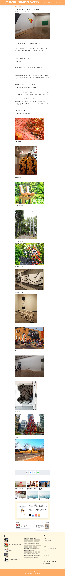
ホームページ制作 (26, 548)
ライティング (26, 550)
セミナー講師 (26, 545)
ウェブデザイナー (36, 541)
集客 (37, 557)
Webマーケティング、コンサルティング (51, 542)
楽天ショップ (38, 555)
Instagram (36, 516)
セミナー (37, 543)
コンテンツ (25, 543)
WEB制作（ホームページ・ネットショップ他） (51, 546)
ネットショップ (38, 545)
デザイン (34, 545)
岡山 (36, 553)
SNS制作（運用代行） (48, 540)
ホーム (45, 2)
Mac (28, 538)
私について (53, 2)
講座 (34, 557)
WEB (34, 538)
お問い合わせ (58, 2)
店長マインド (26, 555)
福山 (24, 557)
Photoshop (31, 538)
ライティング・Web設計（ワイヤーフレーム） (52, 548)
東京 (34, 555)
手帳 (32, 555)
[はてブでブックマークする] (34, 472)
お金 (28, 541)
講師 (32, 557)
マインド (38, 548)
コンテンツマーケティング (31, 543)
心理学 (30, 555)
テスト (45, 550)
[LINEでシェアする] (38, 472)
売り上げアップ (29, 553)
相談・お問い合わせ (47, 555)
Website (39, 516)
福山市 (27, 557)
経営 (30, 557)
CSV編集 (25, 538)
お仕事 (49, 2)
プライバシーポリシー (40, 573)
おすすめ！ (25, 541)
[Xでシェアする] (27, 472)
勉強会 (25, 553)
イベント (32, 541)
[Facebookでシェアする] (30, 472)
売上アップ (33, 553)
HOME (33, 571)
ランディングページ (31, 550)
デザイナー (30, 545)
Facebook (33, 516)
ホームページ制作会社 (33, 548)
